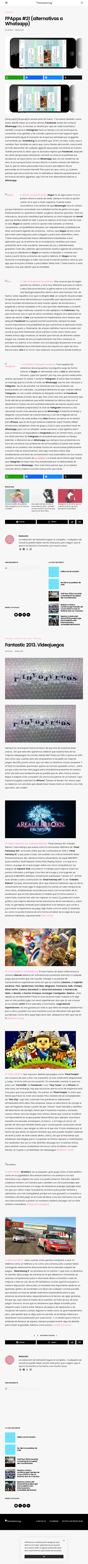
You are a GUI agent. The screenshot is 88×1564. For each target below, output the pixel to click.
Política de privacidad (72, 1521)
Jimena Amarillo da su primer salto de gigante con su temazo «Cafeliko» (17, 506)
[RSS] (28, 615)
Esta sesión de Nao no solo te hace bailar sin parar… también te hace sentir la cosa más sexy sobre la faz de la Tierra (43, 507)
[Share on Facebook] (34, 77)
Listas (29, 639)
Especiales (9, 12)
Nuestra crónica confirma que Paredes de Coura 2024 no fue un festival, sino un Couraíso (72, 607)
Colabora (54, 1521)
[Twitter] (20, 615)
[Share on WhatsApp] (14, 77)
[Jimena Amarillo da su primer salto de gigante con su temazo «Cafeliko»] (17, 496)
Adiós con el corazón (70, 571)
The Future (37, 639)
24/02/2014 (9, 30)
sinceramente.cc (44, 777)
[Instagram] (24, 615)
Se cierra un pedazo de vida (71, 583)
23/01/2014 (9, 651)
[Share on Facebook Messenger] (53, 77)
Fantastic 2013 (19, 639)
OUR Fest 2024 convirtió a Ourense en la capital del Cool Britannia (71, 595)
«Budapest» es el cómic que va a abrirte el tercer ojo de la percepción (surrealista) (69, 506)
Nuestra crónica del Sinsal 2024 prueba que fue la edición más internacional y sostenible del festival (71, 620)
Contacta (41, 1521)
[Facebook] (16, 615)
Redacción (19, 30)
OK (44, 1556)
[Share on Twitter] (72, 77)
